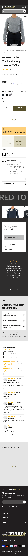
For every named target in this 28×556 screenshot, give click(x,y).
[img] (11, 378)
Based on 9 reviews (8, 351)
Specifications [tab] (13, 237)
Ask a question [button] (14, 357)
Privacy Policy (14, 553)
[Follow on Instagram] (9, 506)
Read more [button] (6, 412)
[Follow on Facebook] (2, 506)
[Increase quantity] (10, 108)
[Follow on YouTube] (13, 506)
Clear (22, 11)
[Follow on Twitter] (6, 506)
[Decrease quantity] (4, 108)
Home (3, 50)
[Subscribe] (24, 502)
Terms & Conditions (6, 553)
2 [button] (12, 435)
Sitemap (19, 553)
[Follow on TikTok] (16, 506)
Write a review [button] (14, 353)
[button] (5, 69)
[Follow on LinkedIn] (20, 506)
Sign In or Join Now (19, 132)
